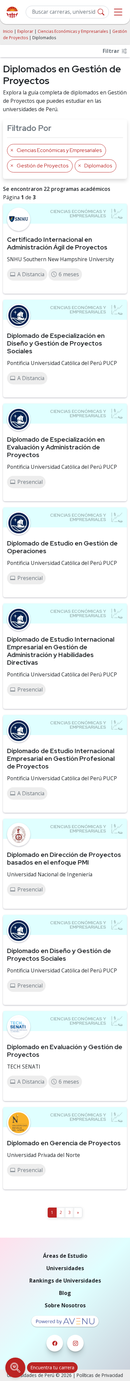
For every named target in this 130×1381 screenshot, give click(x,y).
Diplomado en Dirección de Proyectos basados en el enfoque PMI (64, 858)
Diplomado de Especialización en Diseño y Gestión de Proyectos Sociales (56, 343)
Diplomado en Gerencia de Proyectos (64, 1143)
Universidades (65, 1268)
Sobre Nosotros (65, 1305)
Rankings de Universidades (65, 1280)
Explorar (25, 31)
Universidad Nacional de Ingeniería (49, 874)
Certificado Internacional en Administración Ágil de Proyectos (57, 243)
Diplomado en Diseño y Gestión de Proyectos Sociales (59, 954)
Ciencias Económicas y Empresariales (73, 31)
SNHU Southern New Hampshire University (60, 259)
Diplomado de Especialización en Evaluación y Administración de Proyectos (56, 447)
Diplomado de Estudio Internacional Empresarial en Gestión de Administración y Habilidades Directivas (60, 651)
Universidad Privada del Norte (43, 1155)
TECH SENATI (23, 1066)
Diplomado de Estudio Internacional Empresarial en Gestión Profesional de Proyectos (61, 758)
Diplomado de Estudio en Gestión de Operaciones (62, 547)
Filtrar (112, 51)
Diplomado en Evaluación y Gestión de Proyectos (64, 1050)
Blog (65, 1293)
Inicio (8, 31)
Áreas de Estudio (65, 1255)
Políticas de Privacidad (100, 1375)
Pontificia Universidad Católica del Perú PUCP (62, 363)
